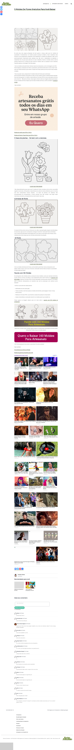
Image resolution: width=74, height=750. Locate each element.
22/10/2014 (20, 576)
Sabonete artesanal (20, 730)
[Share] (1, 14)
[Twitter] (1, 9)
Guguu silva (19, 656)
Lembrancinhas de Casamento (22, 721)
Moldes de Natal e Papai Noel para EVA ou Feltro (25, 135)
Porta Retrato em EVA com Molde (22, 349)
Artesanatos (18, 714)
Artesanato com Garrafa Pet (22, 732)
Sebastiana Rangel (20, 651)
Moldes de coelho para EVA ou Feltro (23, 132)
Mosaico (18, 723)
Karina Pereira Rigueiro (21, 623)
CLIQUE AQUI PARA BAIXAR (36, 186)
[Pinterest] (1, 12)
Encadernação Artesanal (21, 717)
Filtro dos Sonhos (19, 719)
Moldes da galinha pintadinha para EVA (23, 352)
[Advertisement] (36, 19)
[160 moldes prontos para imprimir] (36, 337)
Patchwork (18, 725)
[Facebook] (1, 7)
